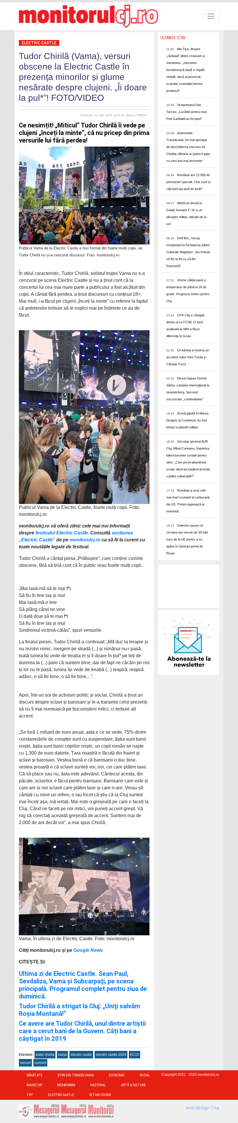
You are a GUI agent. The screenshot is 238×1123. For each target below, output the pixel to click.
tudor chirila (45, 1055)
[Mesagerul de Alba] (74, 1111)
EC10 (134, 1055)
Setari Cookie (100, 1095)
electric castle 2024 (111, 1055)
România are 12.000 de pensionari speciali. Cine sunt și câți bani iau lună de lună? (188, 182)
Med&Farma (66, 1085)
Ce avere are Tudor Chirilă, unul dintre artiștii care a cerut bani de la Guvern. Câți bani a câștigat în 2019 (82, 1031)
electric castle (81, 1055)
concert (40, 1063)
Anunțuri (34, 1085)
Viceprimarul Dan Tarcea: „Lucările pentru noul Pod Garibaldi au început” (186, 111)
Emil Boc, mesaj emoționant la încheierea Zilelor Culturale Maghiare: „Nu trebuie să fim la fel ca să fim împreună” (188, 252)
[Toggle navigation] (211, 16)
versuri (25, 1063)
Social (145, 1075)
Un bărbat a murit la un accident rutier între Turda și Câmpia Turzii (187, 357)
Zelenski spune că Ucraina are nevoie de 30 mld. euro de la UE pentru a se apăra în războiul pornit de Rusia (187, 539)
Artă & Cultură (133, 1085)
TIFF (29, 1095)
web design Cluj (202, 1107)
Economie (117, 1075)
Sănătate (34, 1075)
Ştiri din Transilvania (75, 1075)
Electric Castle (39, 43)
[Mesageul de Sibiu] (46, 1111)
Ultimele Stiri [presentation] (173, 37)
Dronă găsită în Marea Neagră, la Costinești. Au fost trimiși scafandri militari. (187, 420)
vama (62, 1055)
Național (98, 1085)
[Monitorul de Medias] (101, 1111)
